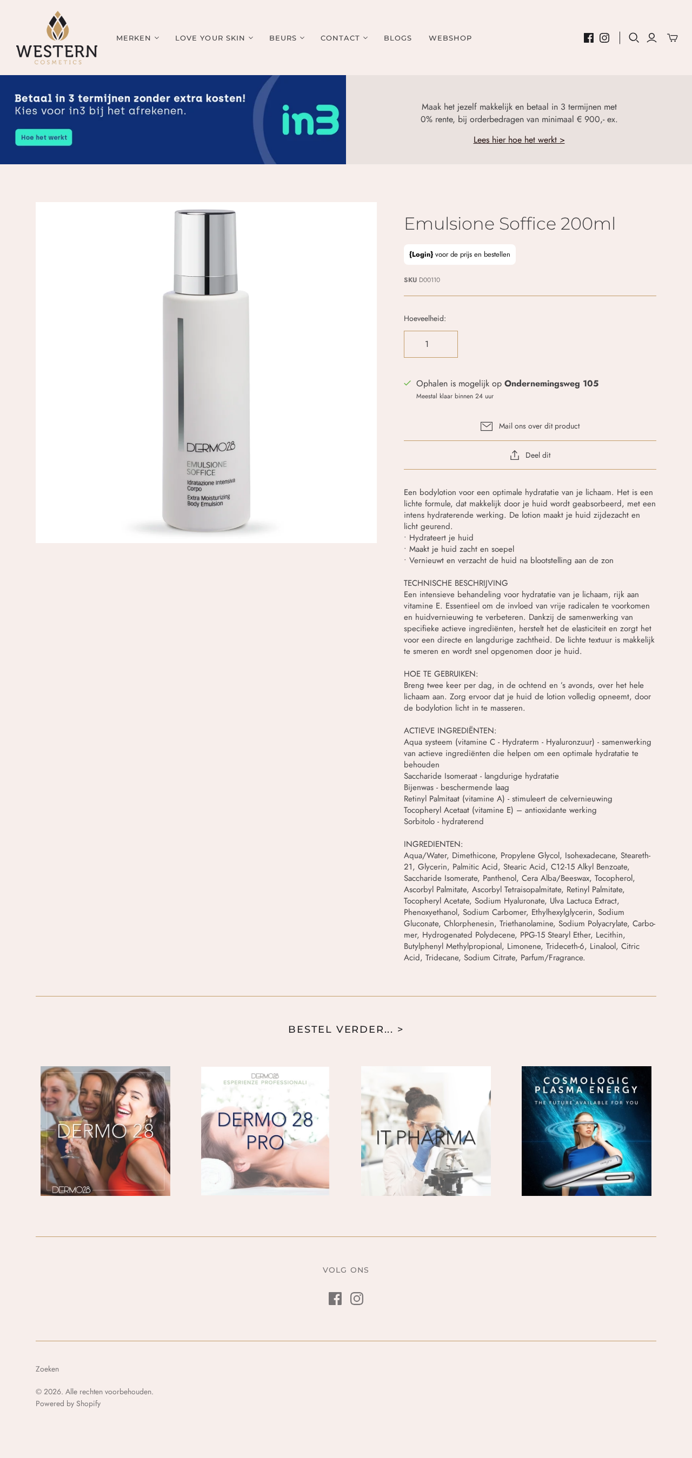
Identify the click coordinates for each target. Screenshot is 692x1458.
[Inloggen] (651, 38)
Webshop (450, 38)
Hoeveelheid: (425, 318)
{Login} (421, 254)
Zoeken (47, 1368)
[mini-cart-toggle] (672, 38)
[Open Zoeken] (634, 37)
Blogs (398, 38)
